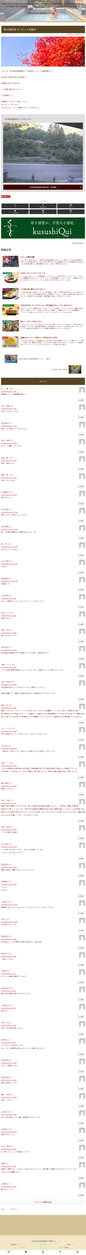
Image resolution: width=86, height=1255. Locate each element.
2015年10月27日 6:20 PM (9, 786)
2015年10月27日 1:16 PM (8, 616)
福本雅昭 (4, 578)
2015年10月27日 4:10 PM (9, 731)
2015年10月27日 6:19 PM (9, 766)
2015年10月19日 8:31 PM (8, 409)
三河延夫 (4, 1005)
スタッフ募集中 (64, 1247)
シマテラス (22, 1247)
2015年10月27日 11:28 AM (9, 564)
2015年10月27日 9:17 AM (9, 478)
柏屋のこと (6, 196)
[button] (71, 211)
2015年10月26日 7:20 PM (9, 443)
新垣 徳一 (5, 457)
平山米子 (4, 745)
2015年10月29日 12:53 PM (9, 922)
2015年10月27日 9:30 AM (9, 495)
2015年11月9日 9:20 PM (8, 1043)
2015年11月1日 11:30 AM (8, 956)
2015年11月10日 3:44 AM (9, 1063)
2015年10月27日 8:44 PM (9, 847)
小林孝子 (4, 1112)
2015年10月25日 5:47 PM (9, 426)
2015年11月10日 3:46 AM (9, 1080)
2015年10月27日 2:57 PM (9, 685)
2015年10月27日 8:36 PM (9, 830)
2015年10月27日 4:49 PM (9, 748)
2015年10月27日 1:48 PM (9, 650)
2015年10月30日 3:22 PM (9, 939)
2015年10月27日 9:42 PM (9, 884)
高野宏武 (4, 864)
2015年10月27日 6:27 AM (9, 461)
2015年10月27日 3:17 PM (8, 708)
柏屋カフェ (70, 1244)
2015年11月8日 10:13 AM (8, 1025)
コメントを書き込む (43, 1202)
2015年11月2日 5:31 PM (8, 1008)
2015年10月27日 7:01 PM (8, 803)
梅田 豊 (4, 705)
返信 (82, 400)
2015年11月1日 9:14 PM (8, 991)
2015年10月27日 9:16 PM (9, 867)
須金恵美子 (5, 988)
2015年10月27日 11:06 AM (9, 547)
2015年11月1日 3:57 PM (8, 974)
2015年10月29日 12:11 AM (9, 905)
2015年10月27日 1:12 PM (8, 598)
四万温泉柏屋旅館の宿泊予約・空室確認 (43, 187)
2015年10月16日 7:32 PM (8, 392)
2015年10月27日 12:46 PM (9, 581)
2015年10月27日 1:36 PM (8, 633)
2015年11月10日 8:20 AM (9, 1132)
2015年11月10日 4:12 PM (8, 1149)
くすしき (43, 1244)
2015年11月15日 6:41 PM (8, 1187)
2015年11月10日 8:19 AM (8, 1115)
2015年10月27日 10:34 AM (9, 512)
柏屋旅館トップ (15, 1244)
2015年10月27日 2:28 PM (9, 667)
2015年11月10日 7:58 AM (9, 1097)
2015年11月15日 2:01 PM (8, 1166)
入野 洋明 (5, 827)
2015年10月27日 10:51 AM (9, 529)
